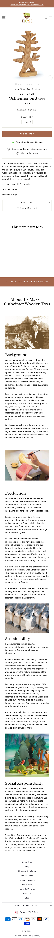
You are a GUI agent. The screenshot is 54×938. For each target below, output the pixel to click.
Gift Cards (27, 884)
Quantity (27, 117)
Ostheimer (27, 94)
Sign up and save (26, 905)
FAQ (27, 866)
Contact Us (27, 862)
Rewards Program (27, 889)
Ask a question (27, 208)
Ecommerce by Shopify (31, 936)
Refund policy (27, 875)
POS (16, 936)
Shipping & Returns (27, 871)
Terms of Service (27, 880)
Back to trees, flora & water (29, 282)
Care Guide (27, 202)
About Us (27, 893)
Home (17, 89)
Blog (27, 898)
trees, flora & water (30, 89)
